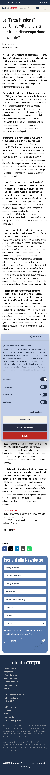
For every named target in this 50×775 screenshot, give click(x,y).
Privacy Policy (28, 634)
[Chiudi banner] (46, 337)
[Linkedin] (16, 2)
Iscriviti (13, 640)
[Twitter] (8, 2)
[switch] (43, 387)
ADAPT (17, 47)
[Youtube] (20, 2)
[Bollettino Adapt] (15, 8)
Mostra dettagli (36, 412)
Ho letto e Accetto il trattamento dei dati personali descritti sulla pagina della (23, 632)
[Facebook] (4, 2)
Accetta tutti (25, 420)
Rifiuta (25, 436)
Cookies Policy (25, 766)
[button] (44, 8)
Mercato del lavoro (8, 44)
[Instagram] (12, 2)
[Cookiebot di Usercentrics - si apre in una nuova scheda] (31, 337)
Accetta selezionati (25, 428)
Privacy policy (41, 763)
